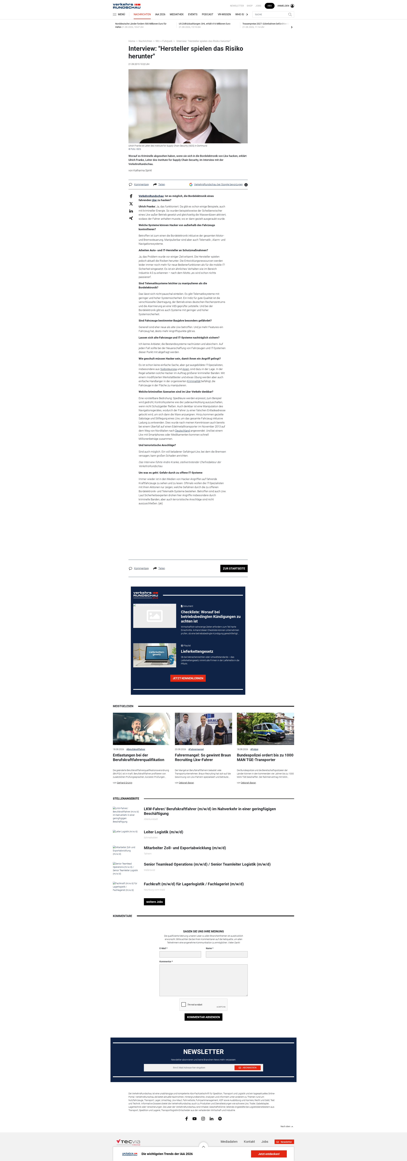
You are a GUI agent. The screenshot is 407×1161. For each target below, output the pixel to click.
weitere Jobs (154, 901)
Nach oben (285, 1126)
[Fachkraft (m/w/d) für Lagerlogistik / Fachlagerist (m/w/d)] (126, 886)
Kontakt (249, 1142)
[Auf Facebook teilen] (131, 196)
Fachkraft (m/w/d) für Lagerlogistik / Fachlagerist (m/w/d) (194, 884)
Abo (269, 5)
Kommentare (141, 184)
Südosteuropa (168, 369)
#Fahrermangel (196, 749)
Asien (185, 369)
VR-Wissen (224, 14)
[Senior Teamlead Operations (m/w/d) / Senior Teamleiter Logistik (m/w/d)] (126, 868)
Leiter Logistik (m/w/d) (163, 832)
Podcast (207, 14)
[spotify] (220, 1118)
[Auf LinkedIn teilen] (131, 211)
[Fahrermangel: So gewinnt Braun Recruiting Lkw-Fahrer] (203, 729)
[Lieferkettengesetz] (154, 655)
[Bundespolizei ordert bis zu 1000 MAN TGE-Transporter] (265, 729)
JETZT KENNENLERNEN (188, 678)
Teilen (161, 184)
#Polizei (254, 749)
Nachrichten (142, 14)
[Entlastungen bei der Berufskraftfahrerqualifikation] (141, 729)
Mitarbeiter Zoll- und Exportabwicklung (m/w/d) (185, 848)
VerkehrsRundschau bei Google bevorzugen (218, 184)
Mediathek (177, 14)
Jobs (258, 5)
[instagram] (203, 1118)
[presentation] (291, 27)
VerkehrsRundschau (151, 196)
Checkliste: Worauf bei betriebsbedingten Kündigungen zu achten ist (211, 616)
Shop (250, 5)
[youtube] (195, 1118)
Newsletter (237, 5)
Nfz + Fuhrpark (164, 41)
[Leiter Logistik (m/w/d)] (125, 831)
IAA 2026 (160, 14)
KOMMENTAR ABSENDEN (203, 1017)
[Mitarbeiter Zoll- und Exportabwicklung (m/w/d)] (126, 850)
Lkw (154, 200)
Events (192, 14)
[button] (203, 1144)
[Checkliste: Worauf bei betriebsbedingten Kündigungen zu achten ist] (154, 616)
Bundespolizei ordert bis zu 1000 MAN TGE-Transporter (265, 757)
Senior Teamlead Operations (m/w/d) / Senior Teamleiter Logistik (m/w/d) (207, 864)
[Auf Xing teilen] (131, 218)
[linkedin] (211, 1118)
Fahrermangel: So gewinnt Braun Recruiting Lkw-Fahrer (203, 757)
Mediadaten (229, 1142)
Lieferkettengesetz (197, 651)
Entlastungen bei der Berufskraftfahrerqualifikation (138, 757)
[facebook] (186, 1118)
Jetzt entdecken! (269, 1154)
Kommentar (165, 961)
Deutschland (182, 430)
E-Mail (162, 948)
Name (209, 948)
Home (131, 41)
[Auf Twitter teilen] (131, 203)
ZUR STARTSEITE (234, 568)
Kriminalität (193, 381)
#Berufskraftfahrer (135, 749)
